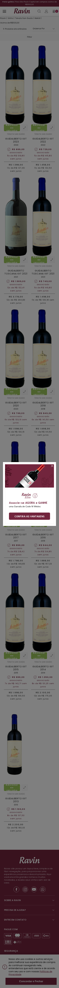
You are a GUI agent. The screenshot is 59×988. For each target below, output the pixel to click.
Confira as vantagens (29, 516)
